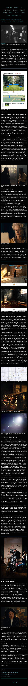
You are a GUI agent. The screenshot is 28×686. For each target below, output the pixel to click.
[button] (13, 682)
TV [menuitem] (21, 7)
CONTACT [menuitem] (14, 15)
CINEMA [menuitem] (16, 7)
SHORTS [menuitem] (15, 10)
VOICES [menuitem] (23, 12)
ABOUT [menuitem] (5, 12)
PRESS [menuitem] (10, 12)
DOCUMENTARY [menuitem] (7, 10)
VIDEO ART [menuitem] (22, 10)
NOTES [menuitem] (16, 12)
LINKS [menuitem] (8, 15)
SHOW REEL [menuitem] (9, 7)
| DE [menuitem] (20, 15)
